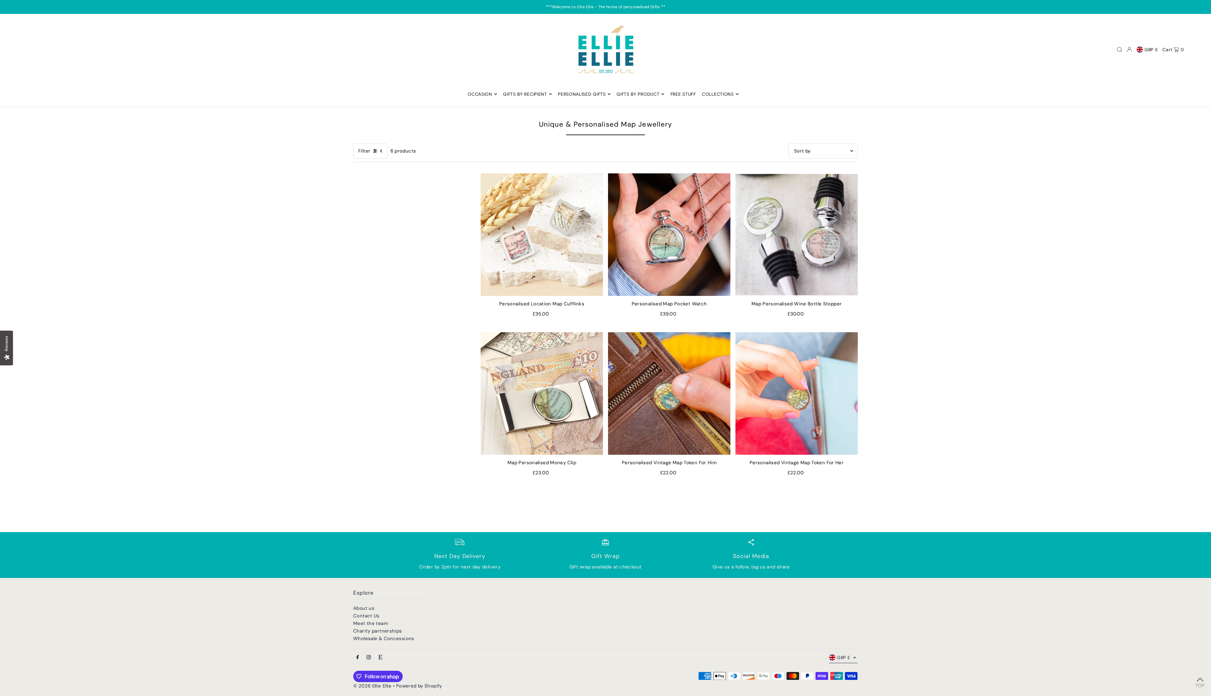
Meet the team (370, 623)
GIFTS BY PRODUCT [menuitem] (638, 94)
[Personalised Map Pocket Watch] (669, 234)
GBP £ (1151, 49)
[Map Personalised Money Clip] (542, 393)
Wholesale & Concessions (383, 638)
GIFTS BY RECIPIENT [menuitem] (525, 94)
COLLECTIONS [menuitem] (718, 94)
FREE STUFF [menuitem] (683, 94)
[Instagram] (368, 657)
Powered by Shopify (419, 686)
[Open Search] (1119, 49)
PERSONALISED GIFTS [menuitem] (582, 94)
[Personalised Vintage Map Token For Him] (669, 393)
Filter (364, 151)
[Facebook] (357, 657)
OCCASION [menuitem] (480, 94)
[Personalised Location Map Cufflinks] (542, 234)
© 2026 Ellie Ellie (373, 686)
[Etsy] (380, 657)
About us (363, 608)
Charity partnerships (377, 631)
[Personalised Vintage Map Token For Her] (796, 393)
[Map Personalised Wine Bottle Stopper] (796, 234)
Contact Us (366, 616)
